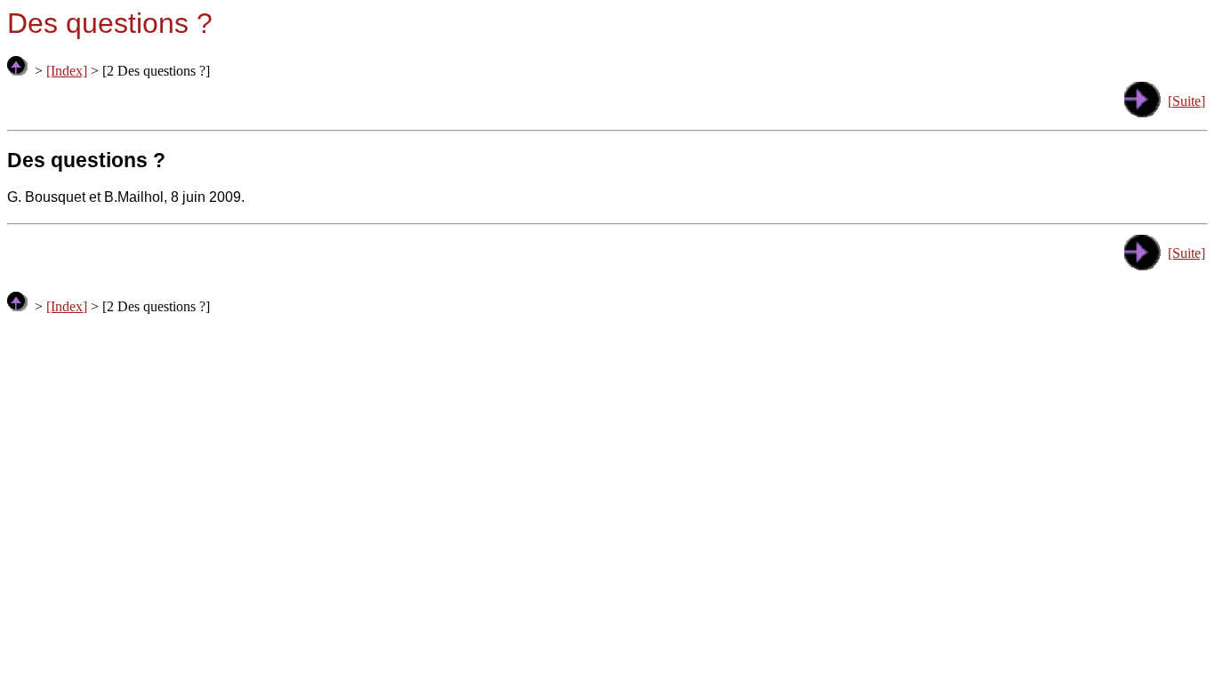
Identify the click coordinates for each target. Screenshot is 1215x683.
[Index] (66, 70)
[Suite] (1186, 100)
